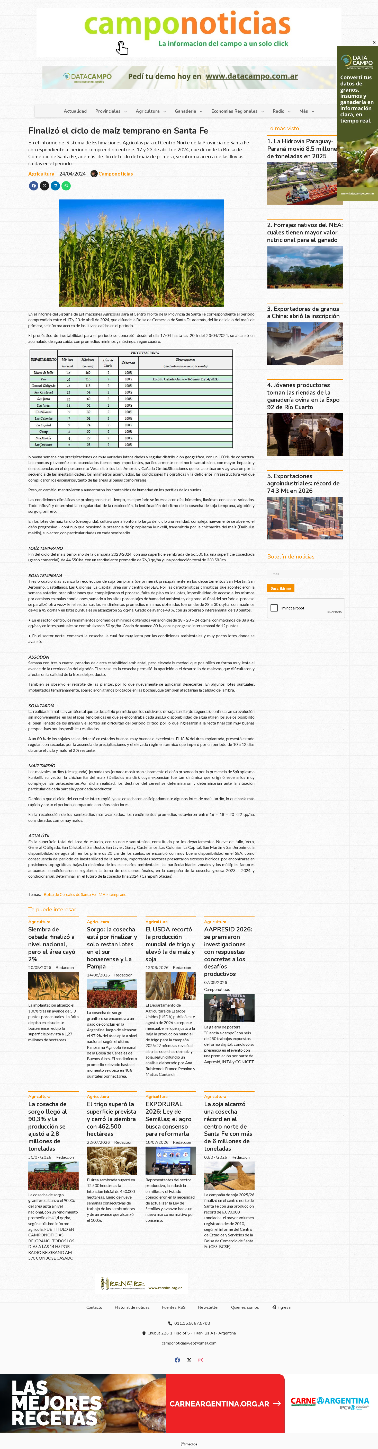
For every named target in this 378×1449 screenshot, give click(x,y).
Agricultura (148, 111)
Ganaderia (185, 111)
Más (304, 111)
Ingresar (284, 1307)
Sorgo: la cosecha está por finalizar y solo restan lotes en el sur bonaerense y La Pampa (112, 948)
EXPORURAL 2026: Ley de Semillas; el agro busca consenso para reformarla (169, 1119)
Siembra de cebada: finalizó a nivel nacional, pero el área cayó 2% (51, 944)
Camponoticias (115, 174)
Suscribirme (281, 588)
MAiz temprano (112, 894)
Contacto (94, 1307)
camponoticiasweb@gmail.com (189, 1343)
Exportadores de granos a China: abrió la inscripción (303, 312)
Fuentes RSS (174, 1307)
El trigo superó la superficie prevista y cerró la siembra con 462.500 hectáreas (111, 1119)
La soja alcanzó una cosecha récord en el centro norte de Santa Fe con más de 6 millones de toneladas (228, 1126)
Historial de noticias (132, 1307)
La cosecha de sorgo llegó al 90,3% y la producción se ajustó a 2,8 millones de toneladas (47, 1126)
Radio (278, 111)
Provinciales (108, 111)
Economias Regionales (234, 111)
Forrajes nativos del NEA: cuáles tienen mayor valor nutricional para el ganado (305, 232)
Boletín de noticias (290, 557)
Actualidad (75, 111)
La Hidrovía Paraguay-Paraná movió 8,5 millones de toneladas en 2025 (303, 148)
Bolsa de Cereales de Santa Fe (70, 894)
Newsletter (208, 1307)
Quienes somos (245, 1307)
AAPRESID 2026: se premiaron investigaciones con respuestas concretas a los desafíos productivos (228, 952)
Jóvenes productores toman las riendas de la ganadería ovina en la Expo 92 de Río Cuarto (303, 396)
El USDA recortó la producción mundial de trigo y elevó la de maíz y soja (170, 944)
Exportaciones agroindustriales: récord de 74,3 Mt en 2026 (303, 483)
